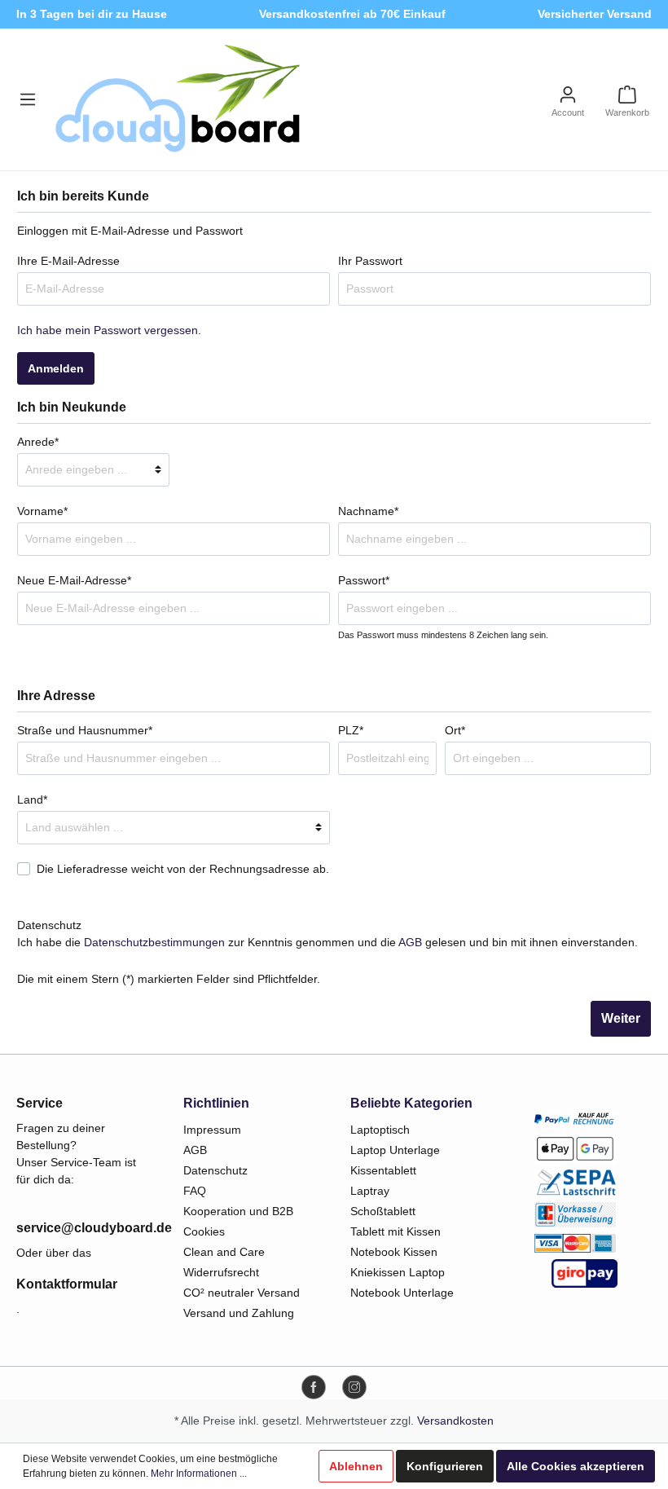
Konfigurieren (445, 1466)
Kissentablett (383, 1170)
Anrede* (38, 441)
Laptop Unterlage (395, 1149)
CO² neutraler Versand (241, 1292)
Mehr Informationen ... (199, 1473)
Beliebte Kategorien (411, 1103)
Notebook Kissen (393, 1251)
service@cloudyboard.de (83, 1228)
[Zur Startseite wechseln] (177, 99)
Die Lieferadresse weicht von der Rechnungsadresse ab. (183, 868)
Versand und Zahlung (238, 1312)
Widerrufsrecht (221, 1272)
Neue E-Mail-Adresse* (74, 580)
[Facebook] (313, 1387)
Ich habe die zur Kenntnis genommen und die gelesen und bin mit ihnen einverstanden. (327, 942)
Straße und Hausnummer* (84, 730)
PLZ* (350, 730)
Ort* (455, 730)
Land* (32, 799)
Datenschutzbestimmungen (154, 942)
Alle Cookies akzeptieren (575, 1466)
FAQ (194, 1190)
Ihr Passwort (370, 260)
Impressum (212, 1129)
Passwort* (363, 580)
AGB (410, 942)
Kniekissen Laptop (397, 1272)
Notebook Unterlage (402, 1292)
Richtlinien (216, 1103)
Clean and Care (224, 1251)
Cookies (204, 1231)
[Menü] (27, 99)
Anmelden (56, 368)
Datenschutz (215, 1170)
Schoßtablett (382, 1211)
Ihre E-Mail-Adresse (68, 260)
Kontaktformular (66, 1284)
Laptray (369, 1190)
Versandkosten (455, 1420)
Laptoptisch (380, 1129)
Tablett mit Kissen (395, 1231)
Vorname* (42, 511)
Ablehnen (356, 1466)
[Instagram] (354, 1387)
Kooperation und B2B (238, 1211)
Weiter (620, 1018)
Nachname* (368, 511)
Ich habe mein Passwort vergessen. (109, 330)
